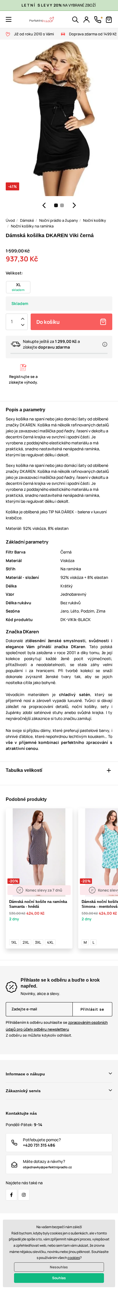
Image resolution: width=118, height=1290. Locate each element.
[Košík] (108, 19)
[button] (8, 19)
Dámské (27, 220)
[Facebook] (11, 1195)
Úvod (10, 220)
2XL (26, 942)
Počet (11, 322)
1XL (14, 942)
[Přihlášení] (86, 19)
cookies (74, 1257)
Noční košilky (94, 220)
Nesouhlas (59, 1267)
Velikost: (14, 273)
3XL (38, 942)
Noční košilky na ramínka (32, 226)
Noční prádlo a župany (58, 220)
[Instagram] (24, 1195)
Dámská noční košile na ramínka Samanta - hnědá (38, 904)
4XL (50, 942)
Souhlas (59, 1277)
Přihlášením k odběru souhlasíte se (57, 1025)
